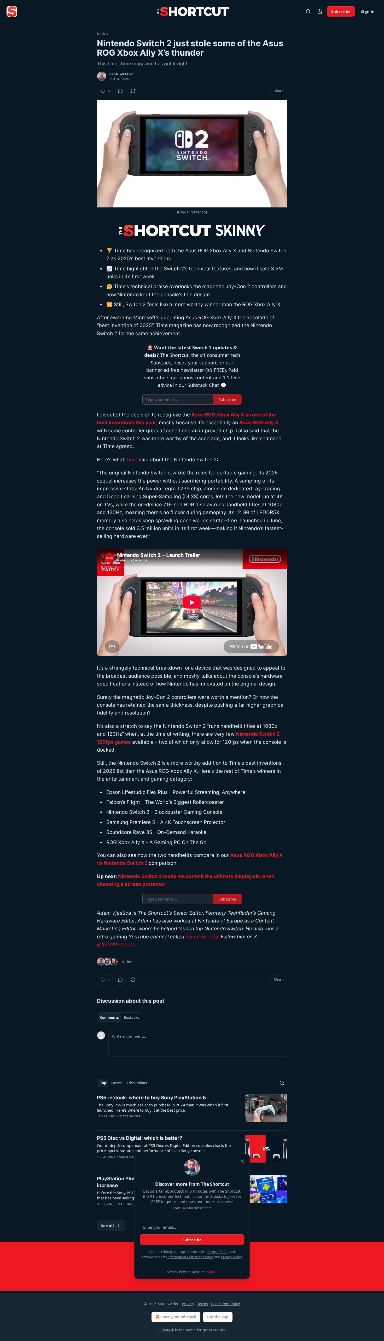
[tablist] (119, 1017)
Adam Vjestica (121, 74)
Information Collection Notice (190, 1257)
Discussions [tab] (137, 1083)
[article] (192, 1110)
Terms (202, 1303)
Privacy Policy (231, 1257)
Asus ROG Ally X (258, 423)
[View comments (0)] (120, 91)
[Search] (308, 11)
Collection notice (225, 1303)
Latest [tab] (116, 1083)
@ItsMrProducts (116, 945)
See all (107, 1225)
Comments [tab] (109, 1017)
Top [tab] (103, 1083)
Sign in (368, 11)
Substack (166, 1329)
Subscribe (341, 11)
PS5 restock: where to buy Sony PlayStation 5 (151, 1098)
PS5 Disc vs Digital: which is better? (139, 1138)
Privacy (188, 1303)
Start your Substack (178, 1316)
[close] (242, 1161)
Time (131, 460)
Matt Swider (130, 1116)
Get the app (217, 1316)
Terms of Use (217, 1251)
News (102, 34)
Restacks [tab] (131, 1017)
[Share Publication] (320, 11)
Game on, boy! (202, 937)
